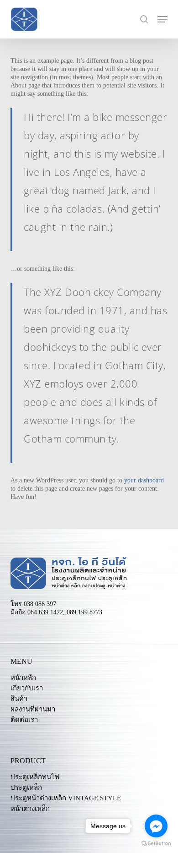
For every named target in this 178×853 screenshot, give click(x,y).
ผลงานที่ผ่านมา (32, 709)
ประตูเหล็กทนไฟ (35, 777)
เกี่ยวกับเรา (26, 688)
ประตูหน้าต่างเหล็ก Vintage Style (65, 798)
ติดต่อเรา (24, 719)
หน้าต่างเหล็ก (30, 808)
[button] (162, 19)
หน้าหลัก (23, 677)
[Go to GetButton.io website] (156, 844)
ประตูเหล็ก (26, 787)
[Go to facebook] (156, 826)
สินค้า (18, 698)
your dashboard (144, 480)
